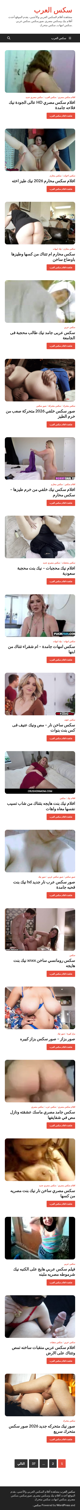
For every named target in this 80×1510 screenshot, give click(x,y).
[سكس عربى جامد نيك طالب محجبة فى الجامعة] (40, 301)
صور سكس (41, 406)
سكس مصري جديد (34, 97)
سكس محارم (55, 175)
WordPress (63, 1505)
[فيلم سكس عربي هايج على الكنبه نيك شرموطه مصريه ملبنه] (40, 1238)
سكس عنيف (69, 719)
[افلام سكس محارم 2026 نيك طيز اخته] (40, 150)
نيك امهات (57, 248)
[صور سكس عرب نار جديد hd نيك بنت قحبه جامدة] (40, 851)
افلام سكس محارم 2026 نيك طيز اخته (43, 180)
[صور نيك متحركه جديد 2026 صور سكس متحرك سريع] (40, 1395)
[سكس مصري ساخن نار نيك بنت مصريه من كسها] (40, 1159)
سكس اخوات (69, 175)
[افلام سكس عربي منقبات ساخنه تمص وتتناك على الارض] (40, 1316)
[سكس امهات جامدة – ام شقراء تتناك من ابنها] (40, 615)
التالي (21, 1463)
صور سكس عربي (55, 876)
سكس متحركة (54, 406)
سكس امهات (69, 641)
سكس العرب (53, 10)
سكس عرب (50, 1106)
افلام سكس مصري (66, 97)
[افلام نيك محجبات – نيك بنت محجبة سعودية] (40, 537)
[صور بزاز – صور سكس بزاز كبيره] (40, 1008)
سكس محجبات (68, 562)
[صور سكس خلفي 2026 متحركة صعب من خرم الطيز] (40, 380)
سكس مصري (37, 1106)
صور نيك (42, 876)
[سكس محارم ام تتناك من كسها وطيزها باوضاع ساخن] (40, 223)
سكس (62, 798)
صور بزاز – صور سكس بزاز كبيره (47, 1038)
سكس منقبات (56, 1342)
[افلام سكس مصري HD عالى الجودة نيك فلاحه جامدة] (40, 71)
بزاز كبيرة (71, 1033)
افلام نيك (71, 798)
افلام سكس (70, 484)
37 (33, 1463)
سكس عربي (69, 327)
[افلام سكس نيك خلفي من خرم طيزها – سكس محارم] (40, 458)
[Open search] (9, 38)
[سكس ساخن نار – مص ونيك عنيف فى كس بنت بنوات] (40, 694)
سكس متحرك (69, 406)
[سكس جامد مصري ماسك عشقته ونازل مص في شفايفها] (40, 1081)
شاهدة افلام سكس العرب (62, 115)
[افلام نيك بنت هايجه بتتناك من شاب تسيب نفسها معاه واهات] (40, 772)
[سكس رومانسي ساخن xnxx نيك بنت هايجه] (40, 929)
